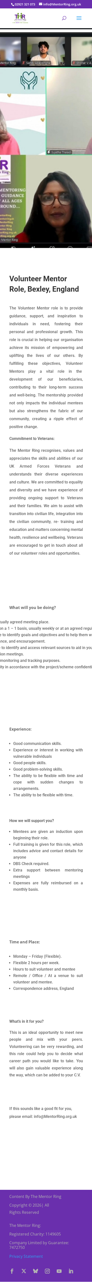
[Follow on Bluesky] (35, 1271)
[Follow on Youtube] (59, 1271)
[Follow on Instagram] (47, 1271)
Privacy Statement (26, 1256)
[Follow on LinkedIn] (71, 1271)
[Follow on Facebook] (12, 1271)
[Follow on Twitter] (24, 1271)
